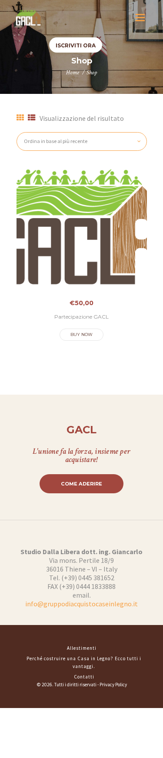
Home (72, 72)
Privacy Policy (113, 685)
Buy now (81, 334)
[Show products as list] (32, 118)
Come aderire (81, 484)
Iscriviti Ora (76, 45)
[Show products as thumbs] (20, 118)
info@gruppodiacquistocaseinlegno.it (81, 603)
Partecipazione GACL (81, 316)
